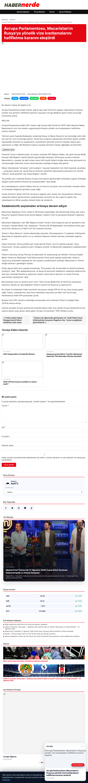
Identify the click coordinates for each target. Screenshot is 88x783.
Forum (52, 12)
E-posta (6, 436)
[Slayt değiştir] (40, 762)
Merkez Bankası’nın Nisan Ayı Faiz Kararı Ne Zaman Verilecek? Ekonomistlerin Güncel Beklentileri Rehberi (42, 636)
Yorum (5, 405)
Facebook (24, 98)
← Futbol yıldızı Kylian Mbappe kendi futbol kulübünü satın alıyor (12, 320)
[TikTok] (31, 508)
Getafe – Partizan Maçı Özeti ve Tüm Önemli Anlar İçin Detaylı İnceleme (30, 634)
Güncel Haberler (23, 12)
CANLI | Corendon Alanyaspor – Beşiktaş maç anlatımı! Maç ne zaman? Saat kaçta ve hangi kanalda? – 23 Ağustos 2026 (42, 628)
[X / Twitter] (12, 508)
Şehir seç (9, 487)
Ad (4, 427)
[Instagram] (18, 508)
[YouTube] (25, 508)
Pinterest (52, 98)
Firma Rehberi (39, 12)
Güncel (12, 19)
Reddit (43, 98)
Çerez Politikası (65, 12)
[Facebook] (5, 508)
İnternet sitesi (7, 445)
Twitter (15, 98)
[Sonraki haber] (81, 524)
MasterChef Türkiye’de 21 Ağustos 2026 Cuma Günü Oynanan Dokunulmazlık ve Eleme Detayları (39, 631)
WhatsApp (34, 98)
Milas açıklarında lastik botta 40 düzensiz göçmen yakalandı (26, 624)
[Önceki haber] (76, 524)
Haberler (5, 19)
